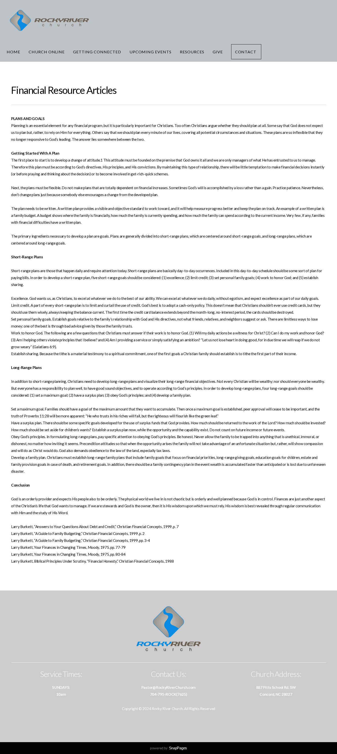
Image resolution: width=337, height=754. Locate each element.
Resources (192, 51)
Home (13, 51)
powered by (168, 748)
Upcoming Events (150, 51)
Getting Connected (97, 51)
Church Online (47, 51)
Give (218, 51)
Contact (246, 51)
